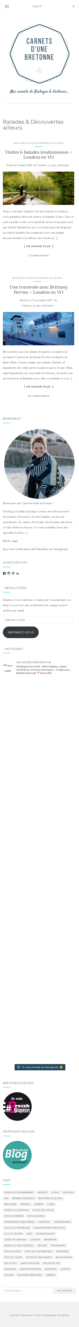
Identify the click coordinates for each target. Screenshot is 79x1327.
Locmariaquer (45, 1233)
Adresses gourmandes (19, 1192)
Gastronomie (62, 1222)
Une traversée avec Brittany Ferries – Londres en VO (38, 289)
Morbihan (50, 1239)
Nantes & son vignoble (19, 1245)
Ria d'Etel (10, 1263)
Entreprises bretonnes (19, 1222)
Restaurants (64, 1257)
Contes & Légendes (16, 1210)
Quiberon (62, 1251)
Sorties (65, 1269)
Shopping (51, 1269)
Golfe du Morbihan (17, 1228)
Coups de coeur (43, 1210)
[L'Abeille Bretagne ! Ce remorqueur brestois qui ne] (39, 827)
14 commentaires (38, 395)
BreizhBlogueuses (50, 1198)
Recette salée (13, 1257)
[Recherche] (73, 6)
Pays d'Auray (12, 1251)
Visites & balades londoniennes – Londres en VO (38, 154)
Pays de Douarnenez (38, 1251)
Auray (55, 1192)
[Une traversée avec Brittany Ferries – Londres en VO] (38, 328)
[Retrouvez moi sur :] (17, 1155)
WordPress (63, 1315)
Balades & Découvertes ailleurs (38, 143)
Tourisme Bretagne (29, 1275)
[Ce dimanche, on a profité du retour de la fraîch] (39, 1040)
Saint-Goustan (30, 1263)
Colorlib (37, 1315)
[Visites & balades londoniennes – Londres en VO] (38, 188)
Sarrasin (10, 1269)
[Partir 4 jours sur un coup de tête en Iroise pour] (39, 955)
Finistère (44, 1222)
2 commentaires (38, 255)
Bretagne (10, 1204)
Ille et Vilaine (13, 1233)
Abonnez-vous (21, 632)
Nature (42, 1245)
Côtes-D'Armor (14, 1216)
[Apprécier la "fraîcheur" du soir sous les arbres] (39, 998)
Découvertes (35, 1216)
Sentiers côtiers (30, 1269)
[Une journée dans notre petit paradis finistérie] (39, 699)
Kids (29, 1233)
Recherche (64, 1290)
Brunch (25, 1204)
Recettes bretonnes (39, 1257)
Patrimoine (58, 1245)
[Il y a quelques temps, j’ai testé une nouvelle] (39, 912)
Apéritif (43, 1192)
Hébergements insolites (49, 1228)
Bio (6, 1198)
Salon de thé (51, 1263)
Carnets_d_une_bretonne (53, 165)
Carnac (39, 1204)
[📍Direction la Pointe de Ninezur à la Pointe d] (39, 784)
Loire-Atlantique (15, 1239)
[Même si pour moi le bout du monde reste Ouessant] (39, 742)
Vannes (50, 1275)
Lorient (35, 1239)
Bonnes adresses (23, 1198)
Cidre (50, 1204)
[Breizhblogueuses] (17, 1106)
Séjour (8, 1275)
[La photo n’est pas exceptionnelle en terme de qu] (39, 870)
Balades (68, 1192)
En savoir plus (38, 246)
